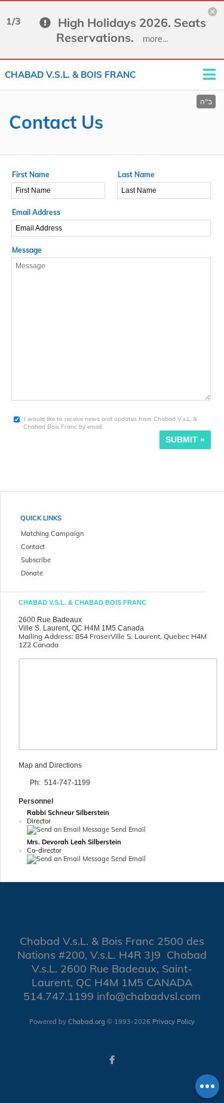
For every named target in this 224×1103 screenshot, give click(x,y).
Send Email (127, 829)
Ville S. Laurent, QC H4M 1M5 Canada (81, 628)
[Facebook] (112, 1060)
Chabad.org (86, 1021)
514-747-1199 (67, 782)
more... (155, 39)
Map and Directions (50, 765)
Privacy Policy (173, 1021)
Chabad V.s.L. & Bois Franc (70, 74)
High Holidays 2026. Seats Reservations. (131, 30)
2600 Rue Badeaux (50, 620)
